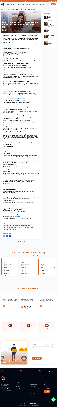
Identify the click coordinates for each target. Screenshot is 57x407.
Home (8, 4)
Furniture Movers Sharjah (33, 395)
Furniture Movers (20, 4)
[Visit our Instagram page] (53, 1)
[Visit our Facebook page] (49, 1)
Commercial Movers (33, 384)
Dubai (45, 378)
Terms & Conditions (18, 388)
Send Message (37, 358)
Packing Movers (32, 382)
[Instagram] (5, 388)
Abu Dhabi (45, 380)
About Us (33, 4)
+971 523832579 (29, 1)
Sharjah (45, 382)
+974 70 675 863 (35, 405)
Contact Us (42, 4)
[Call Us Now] (3, 400)
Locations (27, 4)
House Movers (32, 378)
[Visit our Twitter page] (51, 1)
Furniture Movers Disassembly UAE (35, 388)
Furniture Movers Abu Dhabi (34, 393)
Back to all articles (21, 241)
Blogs (37, 4)
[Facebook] (2, 388)
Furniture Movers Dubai (33, 391)
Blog (16, 384)
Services (12, 4)
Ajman (45, 384)
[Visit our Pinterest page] (55, 1)
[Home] (2, 4)
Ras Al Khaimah (46, 388)
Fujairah (45, 386)
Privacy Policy (17, 386)
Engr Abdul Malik (32, 403)
